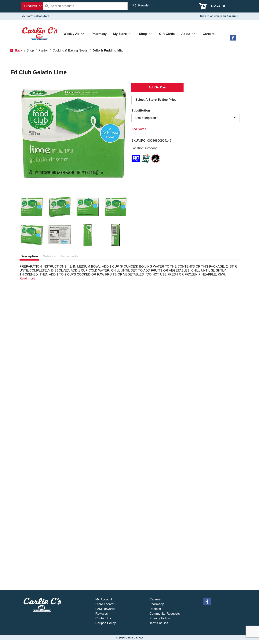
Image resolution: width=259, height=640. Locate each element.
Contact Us (103, 618)
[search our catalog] (47, 6)
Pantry (43, 50)
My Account (103, 599)
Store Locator (105, 604)
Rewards (101, 613)
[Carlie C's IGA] (39, 33)
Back (18, 50)
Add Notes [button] (138, 129)
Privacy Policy (159, 618)
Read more (27, 278)
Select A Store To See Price (155, 99)
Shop (30, 50)
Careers (155, 599)
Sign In (204, 15)
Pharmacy (156, 604)
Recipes (155, 609)
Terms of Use (158, 623)
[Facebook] (233, 39)
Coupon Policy (105, 623)
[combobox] (32, 6)
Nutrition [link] (49, 256)
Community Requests (164, 613)
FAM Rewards (105, 609)
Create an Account (226, 15)
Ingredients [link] (69, 256)
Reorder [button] (144, 5)
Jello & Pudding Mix (108, 50)
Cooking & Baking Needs (70, 50)
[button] (32, 207)
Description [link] (29, 256)
